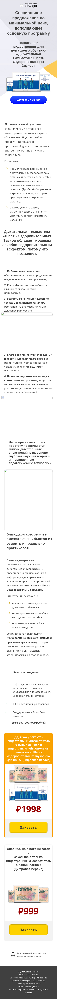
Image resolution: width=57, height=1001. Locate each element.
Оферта (28, 992)
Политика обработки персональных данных (28, 989)
